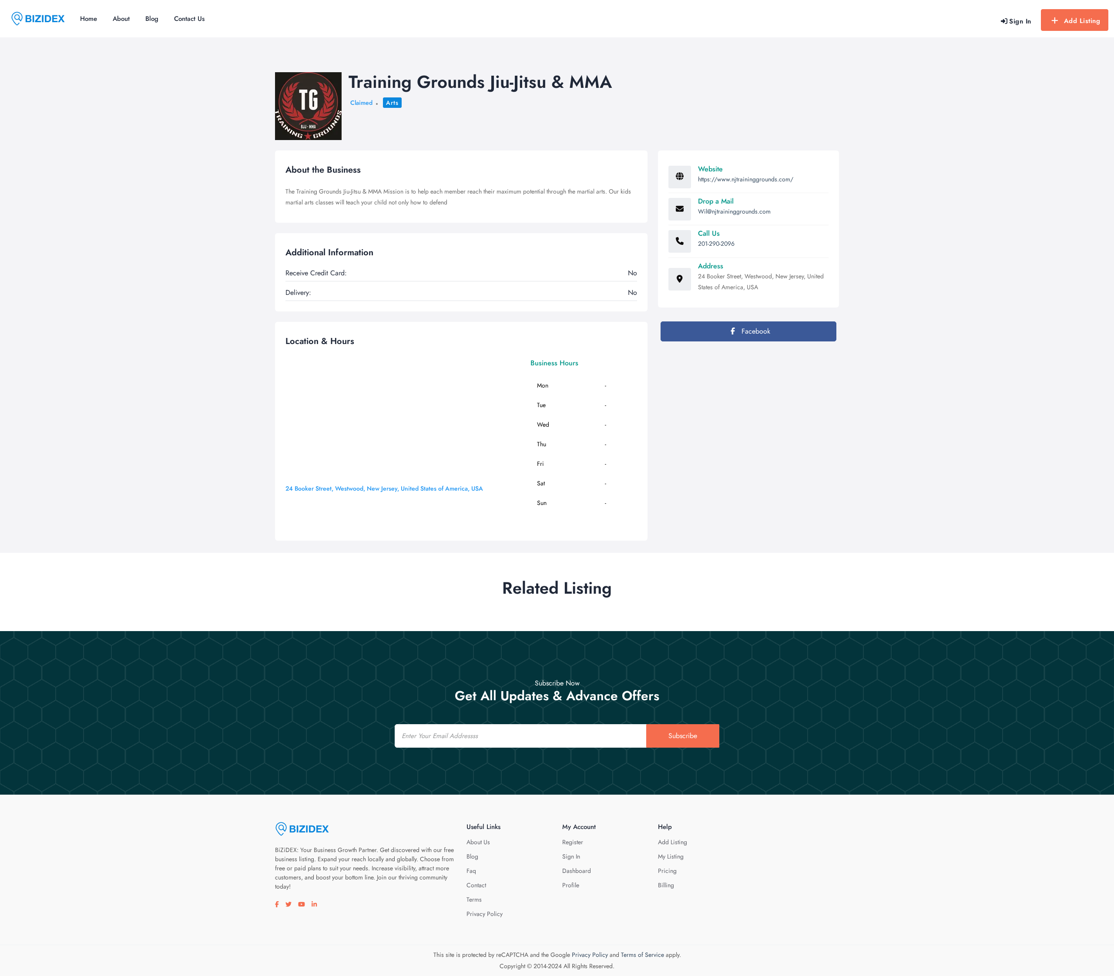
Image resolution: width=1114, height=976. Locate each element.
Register (572, 842)
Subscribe (682, 736)
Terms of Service (642, 954)
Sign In (571, 856)
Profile (570, 885)
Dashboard (576, 870)
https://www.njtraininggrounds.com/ (745, 179)
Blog (151, 18)
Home (88, 18)
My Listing (671, 856)
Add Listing (1082, 21)
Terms (474, 899)
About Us (478, 842)
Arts (392, 102)
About (121, 18)
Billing (666, 885)
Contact (476, 885)
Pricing (667, 870)
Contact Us (189, 18)
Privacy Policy (484, 913)
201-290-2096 (716, 243)
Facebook (754, 331)
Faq (471, 870)
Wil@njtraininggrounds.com (734, 211)
